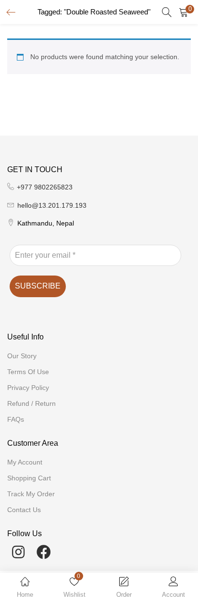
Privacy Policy (28, 387)
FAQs (15, 419)
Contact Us (24, 510)
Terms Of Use (28, 372)
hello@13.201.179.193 (52, 205)
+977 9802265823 (45, 187)
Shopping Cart (29, 478)
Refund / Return (31, 403)
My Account (24, 462)
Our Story (22, 356)
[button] (183, 12)
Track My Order (31, 494)
